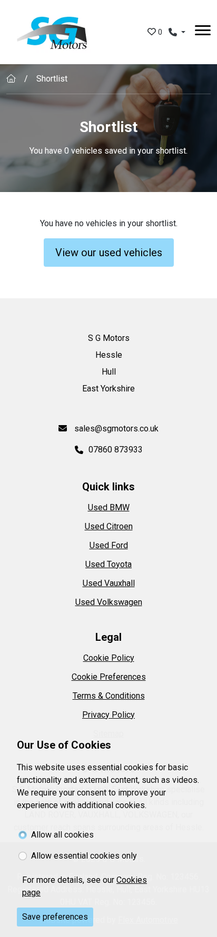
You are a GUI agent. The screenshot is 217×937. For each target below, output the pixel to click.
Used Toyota (108, 564)
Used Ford (109, 545)
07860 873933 (115, 450)
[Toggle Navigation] (203, 32)
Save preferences (55, 917)
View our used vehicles (108, 252)
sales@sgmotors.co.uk (115, 429)
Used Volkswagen (108, 602)
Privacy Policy (108, 715)
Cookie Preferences (109, 677)
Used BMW (109, 507)
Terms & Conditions (109, 696)
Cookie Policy (108, 658)
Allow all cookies (62, 835)
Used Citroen (109, 526)
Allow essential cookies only (84, 856)
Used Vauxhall (109, 583)
